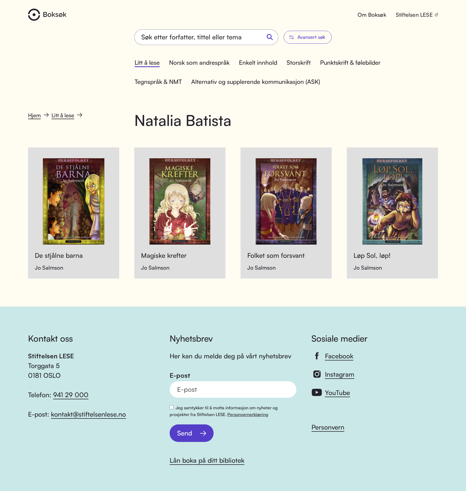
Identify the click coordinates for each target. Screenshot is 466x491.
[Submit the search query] (270, 37)
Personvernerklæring (247, 414)
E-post (180, 375)
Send (184, 433)
